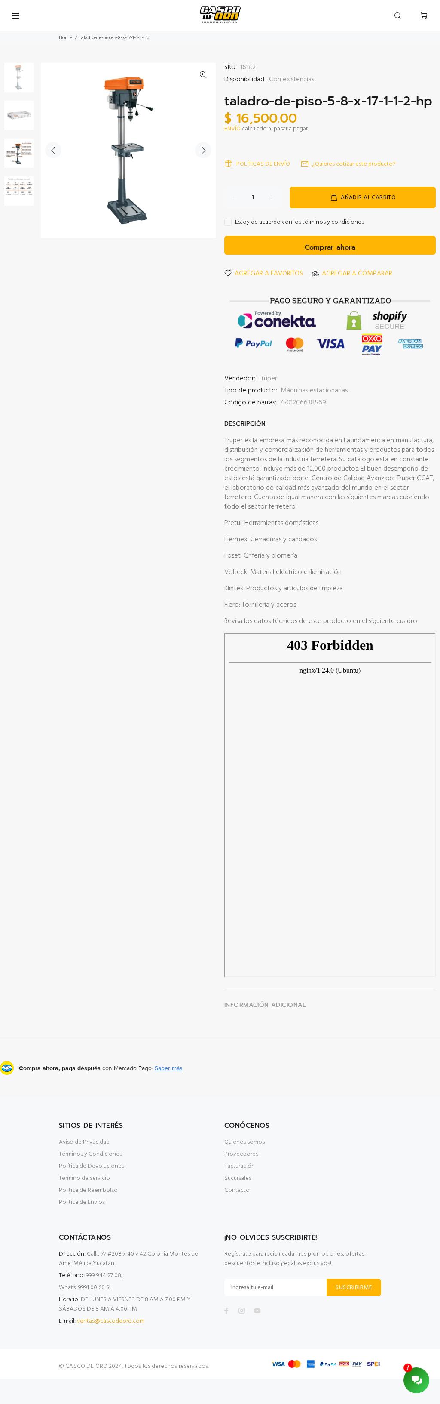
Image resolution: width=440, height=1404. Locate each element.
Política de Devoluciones (91, 1166)
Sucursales (237, 1178)
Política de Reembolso (88, 1190)
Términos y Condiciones (90, 1154)
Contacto (237, 1190)
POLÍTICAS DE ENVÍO (263, 164)
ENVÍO (232, 129)
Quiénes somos (244, 1142)
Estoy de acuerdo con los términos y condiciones (299, 222)
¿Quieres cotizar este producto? (354, 164)
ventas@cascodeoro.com (110, 1321)
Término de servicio (84, 1178)
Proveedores (241, 1154)
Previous (53, 150)
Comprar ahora (330, 247)
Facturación (239, 1166)
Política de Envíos (82, 1202)
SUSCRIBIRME (354, 1288)
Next (203, 150)
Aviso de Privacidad (84, 1142)
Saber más (169, 1068)
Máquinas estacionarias (314, 390)
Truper (268, 378)
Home (65, 38)
